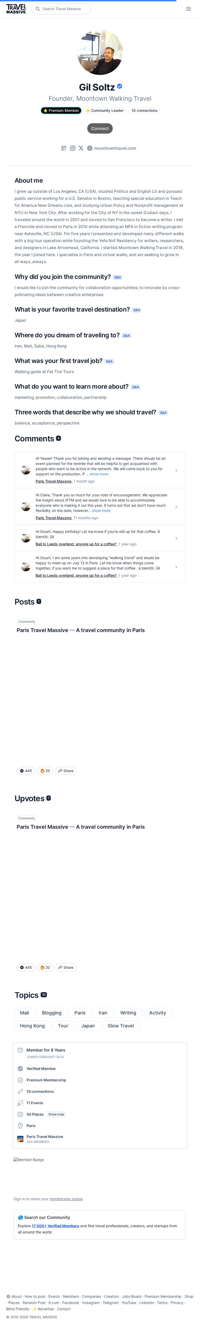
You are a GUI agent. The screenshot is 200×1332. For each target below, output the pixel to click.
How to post (35, 1296)
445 (28, 770)
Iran (103, 1012)
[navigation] (188, 9)
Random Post (34, 1302)
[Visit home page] (17, 8)
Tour (63, 1025)
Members (71, 1296)
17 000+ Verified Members (55, 1226)
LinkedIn (146, 1302)
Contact (64, 1309)
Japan (88, 1025)
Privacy (177, 1302)
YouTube (129, 1302)
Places (14, 1302)
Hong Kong (32, 1025)
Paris (80, 1012)
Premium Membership (46, 1080)
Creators (111, 1296)
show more (99, 474)
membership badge (66, 1199)
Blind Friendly (17, 1309)
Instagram (90, 1302)
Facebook (70, 1302)
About (16, 1296)
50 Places (45, 1114)
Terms (162, 1302)
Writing (128, 1012)
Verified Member (41, 1068)
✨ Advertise (43, 1309)
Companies (91, 1296)
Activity (157, 1012)
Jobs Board (131, 1296)
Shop (189, 1296)
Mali (24, 1012)
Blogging (51, 1012)
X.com (53, 1302)
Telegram (110, 1302)
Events (54, 1296)
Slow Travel (121, 1025)
